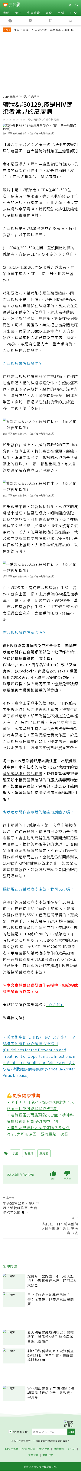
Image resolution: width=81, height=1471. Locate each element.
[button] (75, 12)
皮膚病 (43, 1153)
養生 (18, 12)
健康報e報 (20, 1432)
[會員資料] (70, 5)
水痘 (15, 1153)
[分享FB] (10, 20)
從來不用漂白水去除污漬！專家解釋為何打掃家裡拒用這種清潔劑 (45, 30)
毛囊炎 (28, 1153)
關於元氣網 (11, 1448)
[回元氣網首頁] (14, 5)
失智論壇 (33, 12)
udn (5, 96)
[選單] (76, 5)
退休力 (72, 1448)
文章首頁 (33, 1455)
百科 (61, 12)
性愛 (23, 96)
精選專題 (44, 1448)
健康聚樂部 (28, 1448)
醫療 (49, 12)
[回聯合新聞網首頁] (5, 5)
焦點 (6, 12)
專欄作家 (47, 1455)
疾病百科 (58, 1448)
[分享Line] (30, 20)
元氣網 (14, 96)
